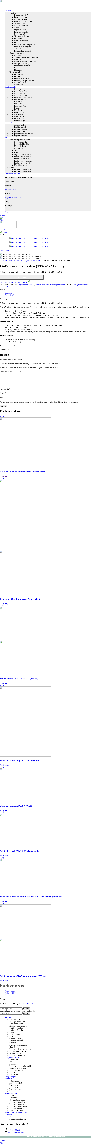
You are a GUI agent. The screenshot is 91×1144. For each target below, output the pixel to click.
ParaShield (18, 104)
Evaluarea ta (5, 372)
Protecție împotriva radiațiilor (20, 140)
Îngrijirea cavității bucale (23, 133)
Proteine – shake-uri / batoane (20, 1049)
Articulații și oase (20, 49)
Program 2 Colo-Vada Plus (24, 97)
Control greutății (20, 34)
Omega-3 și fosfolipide (22, 64)
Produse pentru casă (21, 159)
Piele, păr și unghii (21, 32)
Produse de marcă (16, 148)
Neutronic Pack (20, 146)
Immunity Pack (20, 112)
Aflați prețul (22, 277)
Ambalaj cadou (20, 125)
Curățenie (13, 167)
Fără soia (17, 76)
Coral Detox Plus (20, 91)
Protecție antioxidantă (22, 17)
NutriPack (18, 110)
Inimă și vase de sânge (17, 1051)
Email (3, 397)
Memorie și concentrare (18, 1045)
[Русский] (3, 218)
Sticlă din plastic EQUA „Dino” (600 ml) (19, 760)
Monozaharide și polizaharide (25, 61)
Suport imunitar (20, 30)
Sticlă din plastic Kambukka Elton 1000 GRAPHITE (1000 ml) (31, 896)
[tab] (8, 293)
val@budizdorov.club (13, 198)
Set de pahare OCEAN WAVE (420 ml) (19, 678)
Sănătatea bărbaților (21, 36)
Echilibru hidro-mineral (23, 21)
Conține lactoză (20, 83)
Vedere (16, 28)
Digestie (17, 42)
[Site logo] (15, 7)
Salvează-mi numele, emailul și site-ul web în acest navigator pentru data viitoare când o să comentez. (40, 402)
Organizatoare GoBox (22, 155)
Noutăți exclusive (20, 165)
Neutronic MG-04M (21, 144)
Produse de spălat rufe (17, 1119)
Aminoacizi (18, 55)
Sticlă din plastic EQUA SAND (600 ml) (19, 851)
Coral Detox (18, 89)
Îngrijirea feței (19, 131)
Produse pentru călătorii (23, 161)
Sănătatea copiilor (20, 23)
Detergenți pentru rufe (22, 171)
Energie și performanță (22, 51)
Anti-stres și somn (21, 19)
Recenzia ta (5, 389)
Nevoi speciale (14, 72)
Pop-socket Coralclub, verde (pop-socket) (20, 599)
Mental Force (19, 116)
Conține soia (19, 85)
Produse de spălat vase (17, 1117)
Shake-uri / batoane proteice (24, 45)
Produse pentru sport (22, 163)
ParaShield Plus (20, 106)
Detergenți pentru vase (22, 169)
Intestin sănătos (20, 100)
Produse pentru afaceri (22, 157)
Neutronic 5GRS (20, 142)
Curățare (12, 1043)
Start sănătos (19, 119)
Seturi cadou (14, 1081)
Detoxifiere (18, 38)
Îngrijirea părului (20, 129)
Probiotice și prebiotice (22, 66)
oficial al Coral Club (28, 1004)
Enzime (17, 68)
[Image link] (12, 987)
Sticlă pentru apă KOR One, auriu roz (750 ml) (23, 976)
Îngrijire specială (20, 127)
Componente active (16, 53)
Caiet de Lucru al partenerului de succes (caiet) (22, 471)
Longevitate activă (21, 15)
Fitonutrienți (18, 70)
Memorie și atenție (21, 40)
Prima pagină (5, 261)
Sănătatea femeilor (21, 26)
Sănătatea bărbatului (17, 1041)
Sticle (16, 150)
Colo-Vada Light (20, 95)
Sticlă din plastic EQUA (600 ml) (16, 806)
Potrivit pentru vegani (22, 78)
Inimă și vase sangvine (22, 47)
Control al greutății (16, 1039)
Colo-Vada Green (20, 93)
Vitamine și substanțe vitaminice (26, 57)
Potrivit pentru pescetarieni (24, 81)
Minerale (17, 59)
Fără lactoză (18, 74)
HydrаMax (18, 102)
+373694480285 (11, 190)
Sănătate (12, 13)
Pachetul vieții (19, 121)
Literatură (17, 152)
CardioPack (18, 114)
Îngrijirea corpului (21, 136)
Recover (17, 108)
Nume (3, 393)
